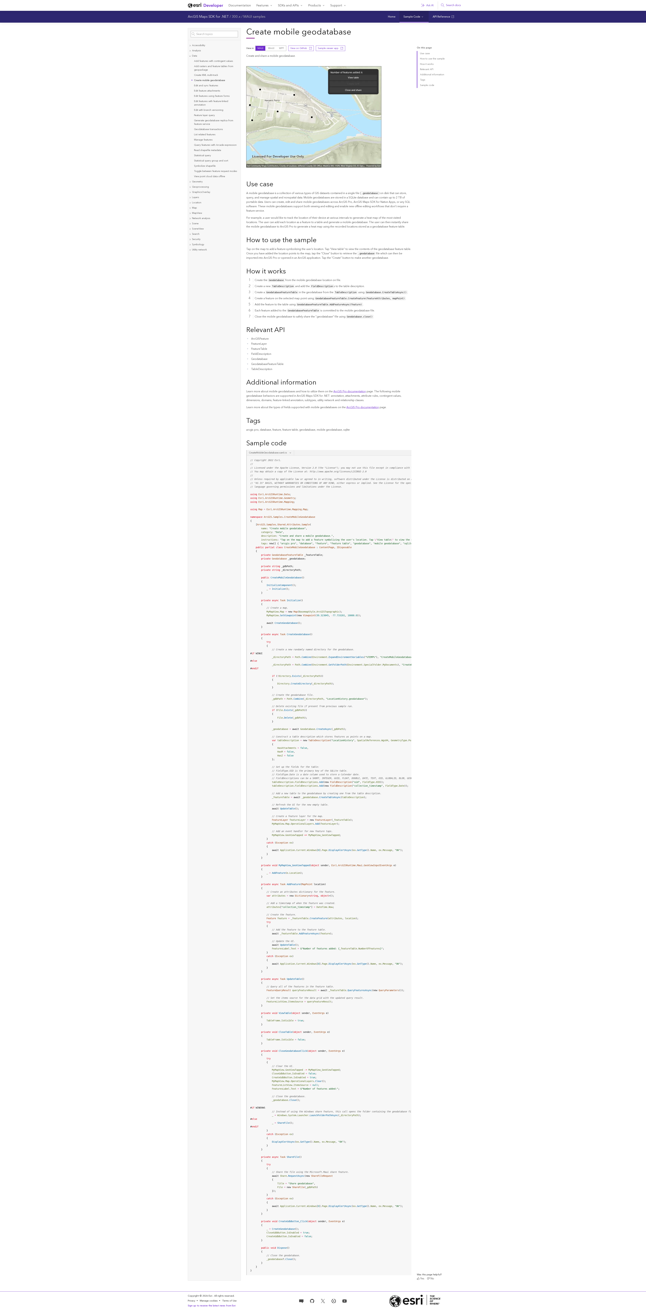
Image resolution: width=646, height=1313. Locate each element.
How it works (427, 64)
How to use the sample (432, 59)
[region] (329, 865)
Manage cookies (209, 1301)
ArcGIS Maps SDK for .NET (208, 16)
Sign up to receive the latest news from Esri (212, 1306)
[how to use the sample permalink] (319, 240)
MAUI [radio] (260, 48)
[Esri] (415, 1301)
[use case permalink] (276, 184)
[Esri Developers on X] (323, 1300)
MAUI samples (254, 17)
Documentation (240, 5)
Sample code (427, 85)
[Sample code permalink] (291, 443)
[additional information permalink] (319, 383)
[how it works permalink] (288, 272)
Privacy (191, 1301)
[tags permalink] (263, 421)
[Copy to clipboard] (407, 459)
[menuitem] (391, 17)
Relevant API (426, 69)
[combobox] (214, 34)
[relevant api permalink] (287, 330)
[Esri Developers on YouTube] (344, 1300)
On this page (424, 48)
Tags (422, 80)
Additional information (432, 75)
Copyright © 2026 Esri (200, 1296)
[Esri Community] (301, 1300)
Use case (425, 54)
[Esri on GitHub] (312, 1300)
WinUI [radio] (271, 48)
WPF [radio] (281, 48)
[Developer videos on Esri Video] (334, 1300)
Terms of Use (229, 1301)
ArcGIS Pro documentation (349, 391)
